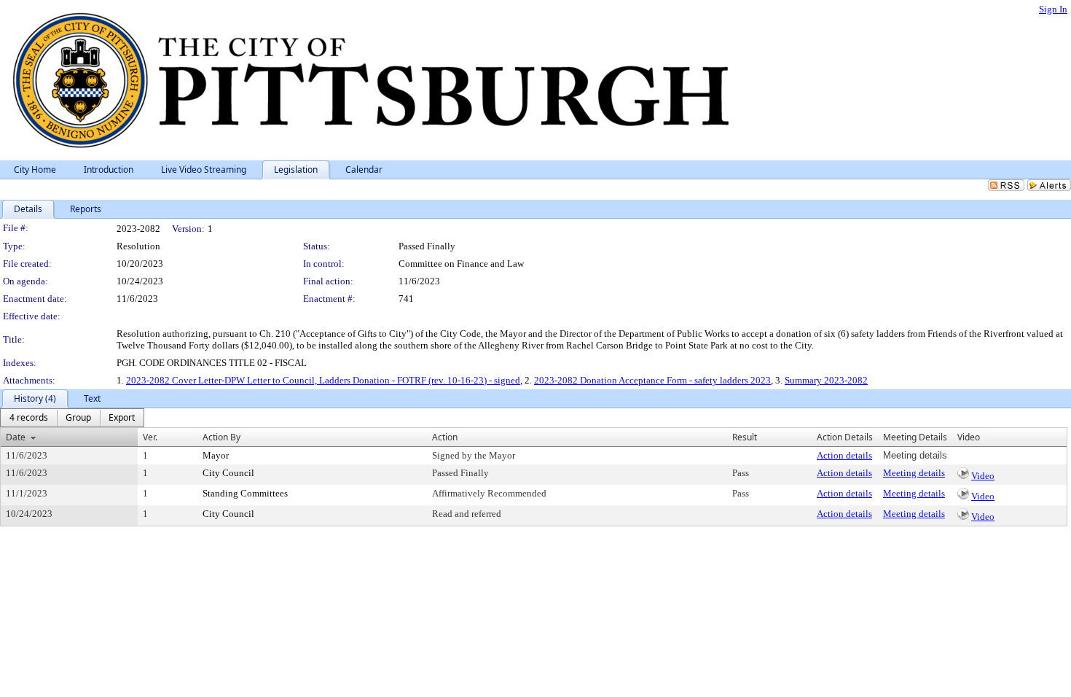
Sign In (1053, 9)
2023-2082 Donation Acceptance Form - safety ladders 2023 (652, 380)
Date (16, 437)
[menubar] (72, 417)
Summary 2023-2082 (826, 380)
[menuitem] (29, 418)
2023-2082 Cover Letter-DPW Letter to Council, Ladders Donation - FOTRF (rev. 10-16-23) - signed (323, 380)
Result (744, 437)
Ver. (150, 437)
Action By (221, 437)
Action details (844, 455)
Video (982, 475)
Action (445, 437)
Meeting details (914, 472)
